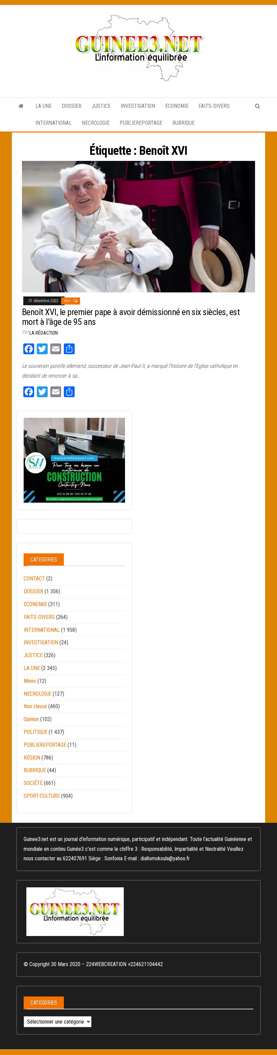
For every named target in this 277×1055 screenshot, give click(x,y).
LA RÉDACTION (43, 333)
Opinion (31, 719)
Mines (30, 681)
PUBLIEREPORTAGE (141, 123)
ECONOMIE (176, 106)
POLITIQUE (35, 732)
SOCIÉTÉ (33, 783)
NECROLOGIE (95, 123)
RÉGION (32, 757)
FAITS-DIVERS (214, 106)
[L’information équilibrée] (21, 106)
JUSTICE (101, 106)
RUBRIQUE (183, 123)
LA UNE (43, 106)
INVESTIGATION (138, 106)
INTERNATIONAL (53, 123)
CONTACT (34, 578)
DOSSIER (71, 106)
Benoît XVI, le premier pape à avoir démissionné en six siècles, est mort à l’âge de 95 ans (131, 317)
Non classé (35, 706)
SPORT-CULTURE (42, 796)
